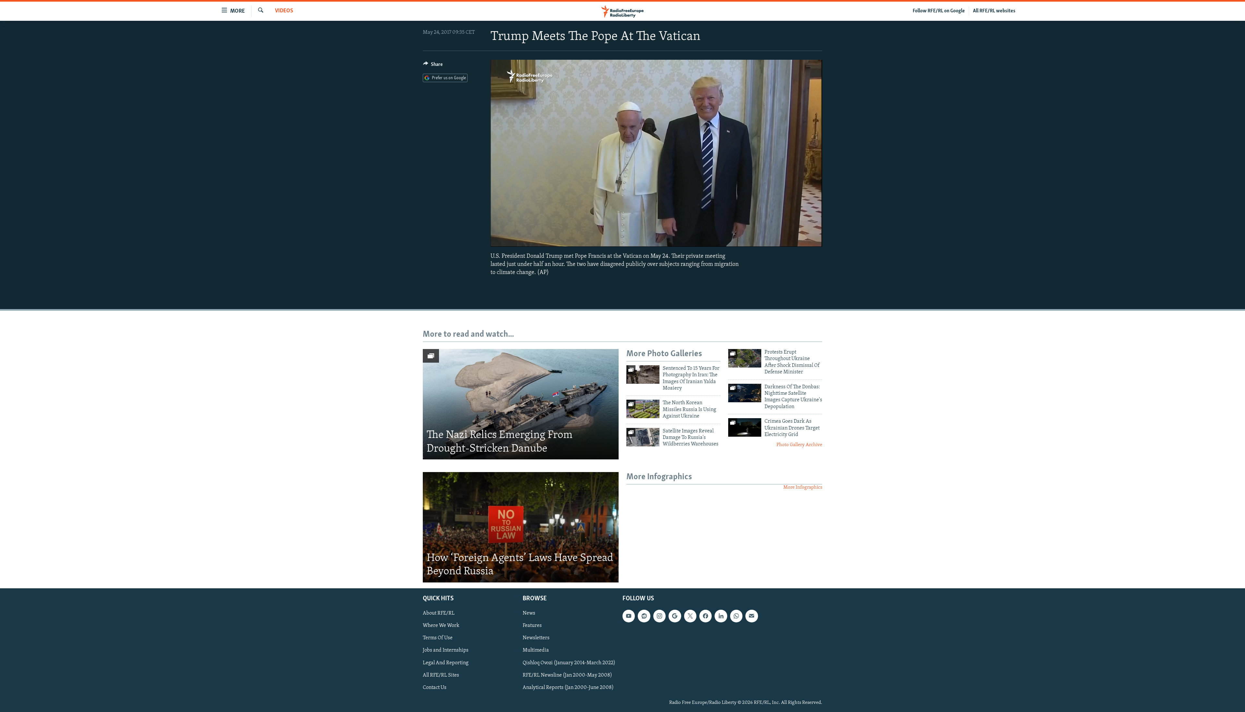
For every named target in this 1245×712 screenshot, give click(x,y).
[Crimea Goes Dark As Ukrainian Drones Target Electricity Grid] (744, 427)
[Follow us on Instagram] (659, 616)
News (529, 613)
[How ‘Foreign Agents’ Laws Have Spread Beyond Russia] (521, 527)
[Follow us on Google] (675, 616)
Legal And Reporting (445, 662)
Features (532, 625)
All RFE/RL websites (994, 11)
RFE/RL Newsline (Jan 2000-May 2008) (567, 675)
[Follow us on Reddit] (644, 616)
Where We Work (441, 625)
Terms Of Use (438, 638)
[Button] (433, 66)
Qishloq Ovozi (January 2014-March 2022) (569, 662)
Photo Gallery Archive (799, 445)
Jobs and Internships (445, 650)
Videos (284, 11)
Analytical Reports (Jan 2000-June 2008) (568, 687)
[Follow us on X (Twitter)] (690, 616)
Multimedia (536, 650)
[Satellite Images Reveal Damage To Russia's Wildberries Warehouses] (642, 437)
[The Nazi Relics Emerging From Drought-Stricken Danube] (521, 404)
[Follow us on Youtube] (628, 616)
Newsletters (536, 638)
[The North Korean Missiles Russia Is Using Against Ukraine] (642, 409)
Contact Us (434, 687)
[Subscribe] (751, 616)
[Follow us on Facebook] (705, 616)
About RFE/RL (439, 613)
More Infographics (802, 487)
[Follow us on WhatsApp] (736, 616)
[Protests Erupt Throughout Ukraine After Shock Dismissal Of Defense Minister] (744, 358)
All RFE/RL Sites (441, 675)
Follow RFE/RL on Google (939, 11)
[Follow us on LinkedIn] (721, 616)
